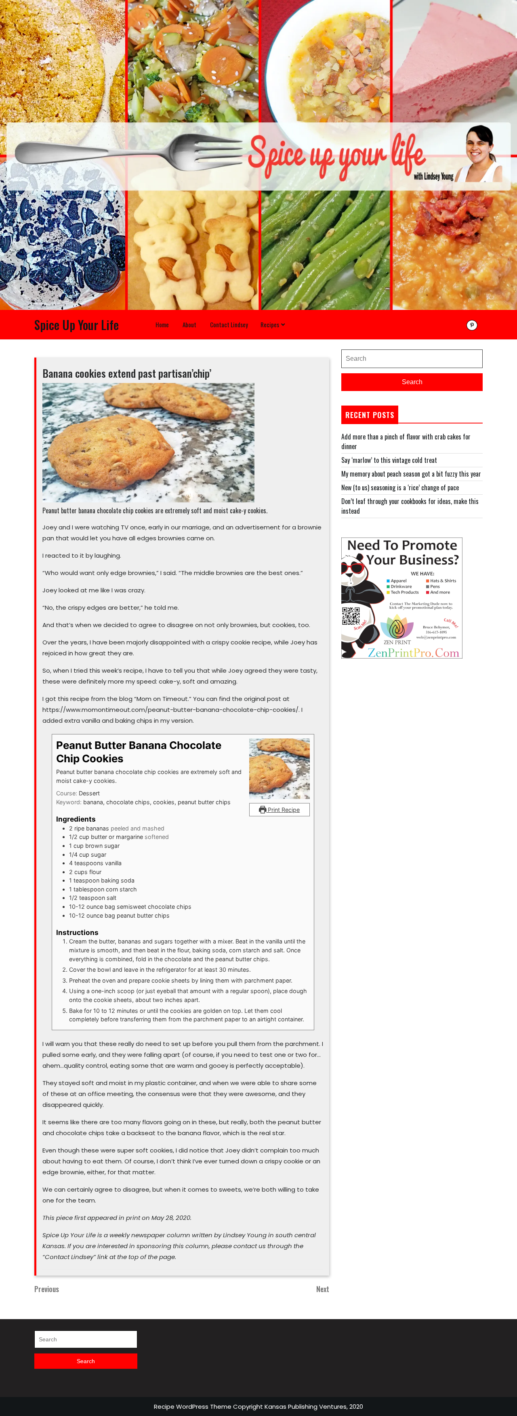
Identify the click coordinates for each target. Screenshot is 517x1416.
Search (412, 382)
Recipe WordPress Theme (192, 1406)
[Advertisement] (412, 734)
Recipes (270, 324)
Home (162, 324)
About (189, 324)
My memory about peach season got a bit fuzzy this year (411, 474)
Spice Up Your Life (76, 325)
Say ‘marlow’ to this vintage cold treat (389, 460)
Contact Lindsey (229, 324)
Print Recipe (283, 809)
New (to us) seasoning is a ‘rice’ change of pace (400, 487)
